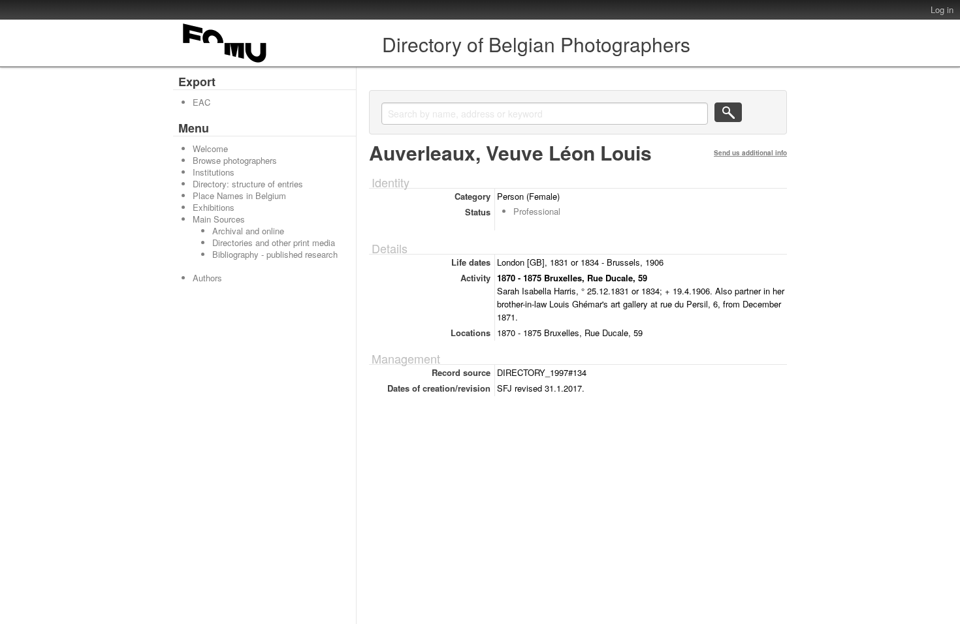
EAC (201, 102)
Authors (207, 278)
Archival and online (248, 231)
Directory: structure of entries (248, 184)
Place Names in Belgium (239, 195)
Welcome (210, 148)
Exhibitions (213, 207)
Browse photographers (235, 160)
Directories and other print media (273, 242)
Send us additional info (750, 152)
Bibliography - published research (275, 254)
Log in (942, 9)
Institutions (213, 172)
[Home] (225, 62)
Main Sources (219, 219)
